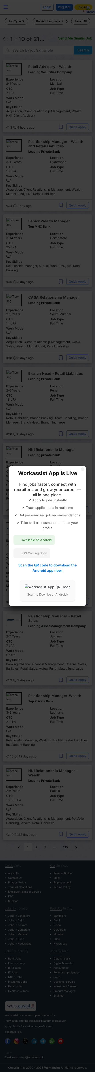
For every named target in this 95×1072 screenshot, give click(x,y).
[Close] (82, 469)
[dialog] (47, 536)
